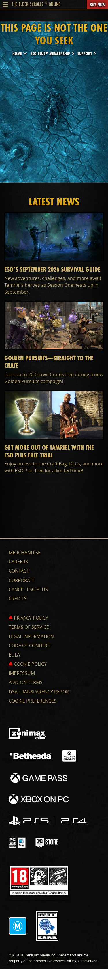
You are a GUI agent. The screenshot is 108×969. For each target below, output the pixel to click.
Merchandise (25, 552)
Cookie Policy (30, 664)
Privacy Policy (30, 618)
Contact (19, 571)
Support (85, 53)
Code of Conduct (30, 645)
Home (17, 53)
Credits (18, 598)
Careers (18, 562)
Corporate (22, 580)
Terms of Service (29, 627)
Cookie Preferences (32, 701)
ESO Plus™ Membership (51, 53)
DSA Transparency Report (40, 692)
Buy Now (97, 4)
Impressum (22, 673)
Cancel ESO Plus (28, 589)
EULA (14, 655)
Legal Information (31, 636)
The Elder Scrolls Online (36, 4)
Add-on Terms (26, 682)
